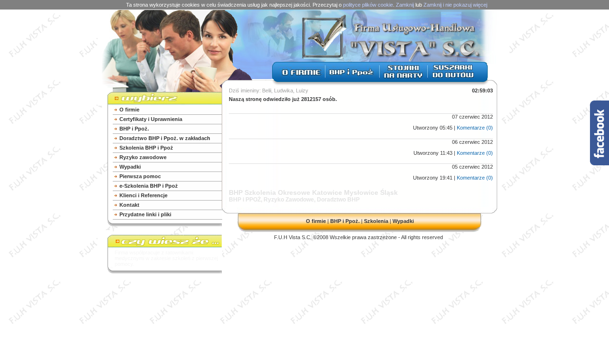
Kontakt (129, 205)
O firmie (129, 109)
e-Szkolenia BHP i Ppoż (148, 186)
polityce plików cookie (368, 5)
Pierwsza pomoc (140, 176)
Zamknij (405, 5)
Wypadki (130, 167)
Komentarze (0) (475, 128)
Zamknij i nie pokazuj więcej (455, 5)
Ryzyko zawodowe (143, 157)
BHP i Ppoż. (134, 128)
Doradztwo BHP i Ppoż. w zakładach (164, 138)
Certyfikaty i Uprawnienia (150, 119)
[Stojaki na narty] (403, 77)
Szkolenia (376, 221)
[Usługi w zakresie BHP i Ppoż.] (352, 77)
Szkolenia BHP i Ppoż (146, 148)
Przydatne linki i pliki (145, 214)
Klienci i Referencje (143, 195)
